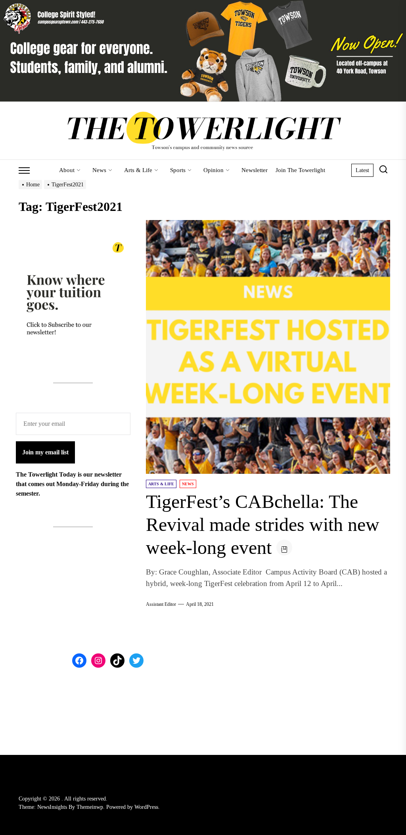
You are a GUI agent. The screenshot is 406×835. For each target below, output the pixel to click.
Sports (178, 170)
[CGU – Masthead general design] (203, 4)
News (99, 170)
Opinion (213, 170)
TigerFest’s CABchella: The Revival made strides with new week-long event (262, 524)
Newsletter (254, 170)
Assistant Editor (161, 604)
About (67, 170)
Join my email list (45, 452)
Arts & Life (138, 170)
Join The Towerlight (300, 170)
